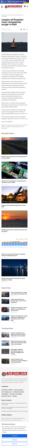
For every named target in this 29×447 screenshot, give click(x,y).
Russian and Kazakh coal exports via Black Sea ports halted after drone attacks (18, 334)
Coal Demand (4, 15)
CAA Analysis (7, 125)
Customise (14, 439)
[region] (14, 434)
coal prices (14, 125)
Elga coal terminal (22, 125)
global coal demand (12, 126)
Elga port (3, 126)
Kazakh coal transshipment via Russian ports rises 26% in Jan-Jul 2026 (13, 181)
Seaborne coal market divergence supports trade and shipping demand (13, 254)
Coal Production (17, 15)
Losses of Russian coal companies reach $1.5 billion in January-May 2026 (19, 361)
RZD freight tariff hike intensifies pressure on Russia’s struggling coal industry (17, 352)
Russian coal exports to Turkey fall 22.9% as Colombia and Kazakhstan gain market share (19, 318)
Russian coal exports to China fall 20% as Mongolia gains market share (19, 309)
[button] (21, 29)
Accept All (14, 435)
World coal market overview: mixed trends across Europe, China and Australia (18, 342)
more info (20, 382)
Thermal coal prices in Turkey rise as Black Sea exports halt (19, 293)
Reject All (14, 443)
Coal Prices (10, 15)
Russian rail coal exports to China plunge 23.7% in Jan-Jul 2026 (14, 404)
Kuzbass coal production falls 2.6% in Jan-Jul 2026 (14, 411)
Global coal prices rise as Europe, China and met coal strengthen (18, 301)
